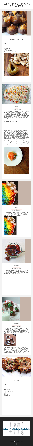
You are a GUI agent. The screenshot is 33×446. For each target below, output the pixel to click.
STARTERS (16, 106)
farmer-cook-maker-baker (16, 5)
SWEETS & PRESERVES (16, 265)
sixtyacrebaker (19, 109)
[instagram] (16, 444)
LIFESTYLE (16, 207)
